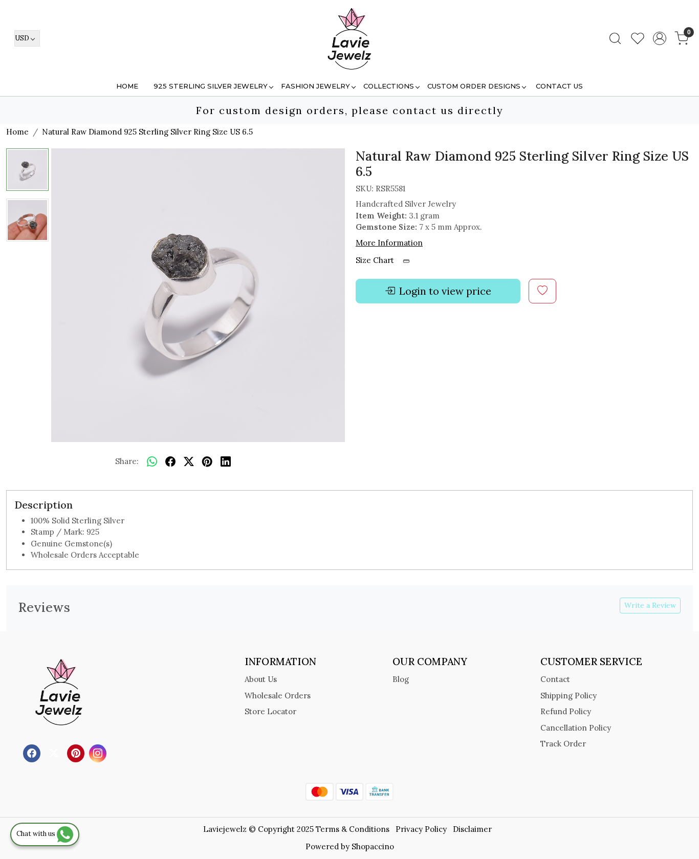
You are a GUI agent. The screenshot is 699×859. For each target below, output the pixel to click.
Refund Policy (565, 711)
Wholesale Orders (278, 695)
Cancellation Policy (575, 728)
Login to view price (445, 290)
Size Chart (376, 260)
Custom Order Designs (473, 86)
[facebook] (170, 462)
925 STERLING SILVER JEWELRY (211, 86)
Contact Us (559, 86)
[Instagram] (99, 752)
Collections (388, 86)
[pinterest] (207, 462)
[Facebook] (33, 752)
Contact (555, 679)
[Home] (349, 38)
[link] (615, 38)
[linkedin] (225, 462)
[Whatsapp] (152, 462)
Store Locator (270, 711)
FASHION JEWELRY (315, 86)
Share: (127, 461)
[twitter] (189, 462)
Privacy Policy (421, 829)
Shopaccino (373, 846)
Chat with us (36, 833)
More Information (389, 243)
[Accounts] (659, 38)
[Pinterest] (77, 752)
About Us (261, 679)
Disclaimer (472, 829)
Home (127, 86)
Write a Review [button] (650, 605)
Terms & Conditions (352, 829)
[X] (55, 752)
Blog (400, 679)
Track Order (563, 743)
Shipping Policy (568, 695)
